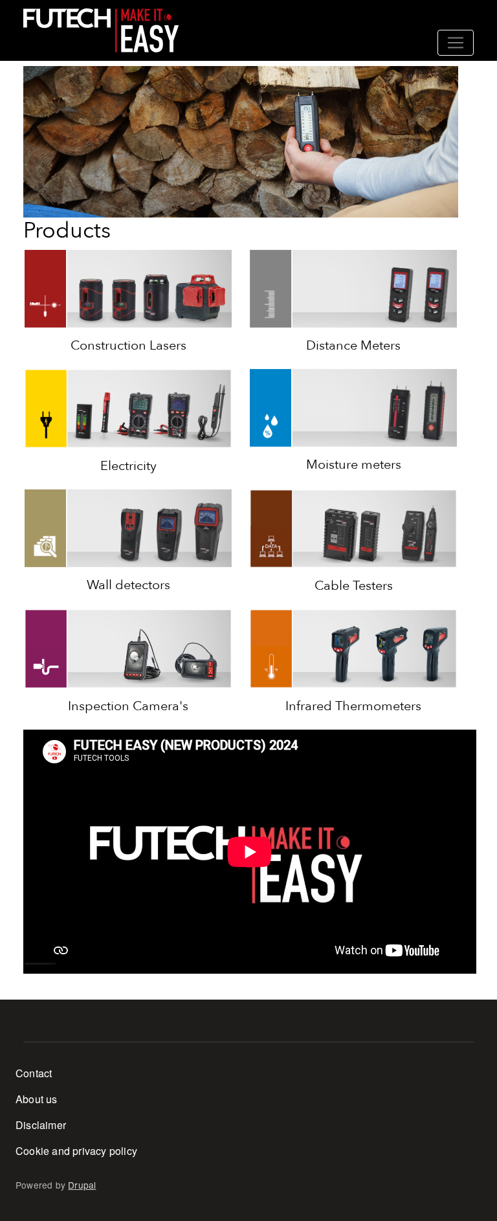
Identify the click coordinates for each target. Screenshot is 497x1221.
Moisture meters (353, 464)
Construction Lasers (128, 345)
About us (37, 1099)
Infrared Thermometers (353, 706)
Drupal (82, 1184)
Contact (34, 1073)
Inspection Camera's (128, 706)
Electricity (128, 466)
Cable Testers (354, 585)
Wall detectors (128, 585)
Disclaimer (41, 1124)
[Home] (101, 30)
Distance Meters (353, 345)
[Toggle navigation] (455, 43)
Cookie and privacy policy (76, 1150)
